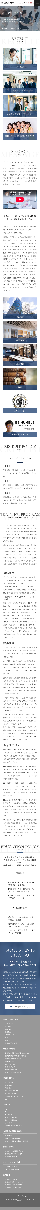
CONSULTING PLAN (11, 1166)
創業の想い (8, 1040)
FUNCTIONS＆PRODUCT (13, 1169)
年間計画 (8, 1088)
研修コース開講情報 (11, 1117)
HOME (5, 28)
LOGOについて (9, 1035)
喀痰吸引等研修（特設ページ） (14, 1126)
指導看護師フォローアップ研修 (14, 1096)
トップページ (9, 1024)
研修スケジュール (10, 1067)
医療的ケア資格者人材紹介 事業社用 (17, 1141)
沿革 (6, 1038)
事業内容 (8, 1029)
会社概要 (8, 1026)
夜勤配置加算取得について (13, 1093)
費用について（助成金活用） (13, 1072)
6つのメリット (9, 1085)
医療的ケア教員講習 (11, 1070)
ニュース (7, 1109)
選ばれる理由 (9, 1082)
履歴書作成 (8, 1135)
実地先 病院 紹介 (10, 1064)
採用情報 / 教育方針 (16, 28)
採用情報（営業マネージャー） (14, 1182)
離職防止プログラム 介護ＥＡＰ (14, 1154)
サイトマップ (8, 1123)
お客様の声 (8, 1114)
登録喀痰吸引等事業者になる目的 (15, 1056)
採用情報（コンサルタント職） (13, 1187)
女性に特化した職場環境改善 (14, 1151)
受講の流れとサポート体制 (13, 1059)
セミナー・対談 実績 (11, 1120)
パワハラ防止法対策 (11, 1156)
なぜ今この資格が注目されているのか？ (17, 1053)
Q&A (6, 1099)
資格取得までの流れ (11, 1061)
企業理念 (8, 1032)
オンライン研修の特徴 (11, 1091)
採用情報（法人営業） (11, 1179)
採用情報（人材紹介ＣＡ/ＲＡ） (14, 1185)
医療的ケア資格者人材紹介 (13, 1138)
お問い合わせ (24, 1196)
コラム (7, 1112)
